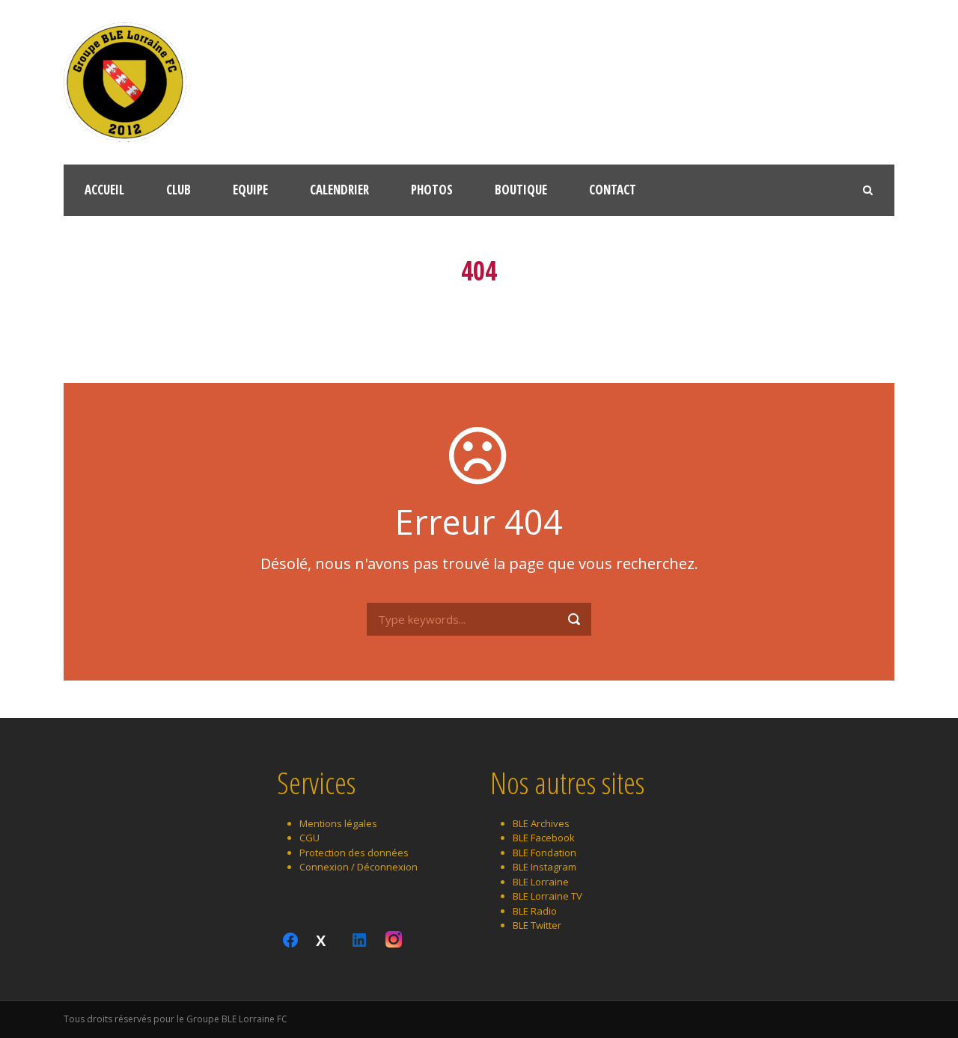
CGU (309, 837)
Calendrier (339, 189)
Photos (432, 189)
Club (178, 189)
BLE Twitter (537, 925)
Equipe (250, 189)
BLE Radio (535, 911)
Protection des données (354, 852)
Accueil (104, 189)
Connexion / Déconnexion (358, 866)
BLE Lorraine (541, 881)
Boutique (521, 189)
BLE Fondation (544, 852)
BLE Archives (541, 823)
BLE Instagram (544, 866)
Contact (612, 189)
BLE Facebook (544, 837)
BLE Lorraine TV (547, 896)
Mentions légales (338, 823)
